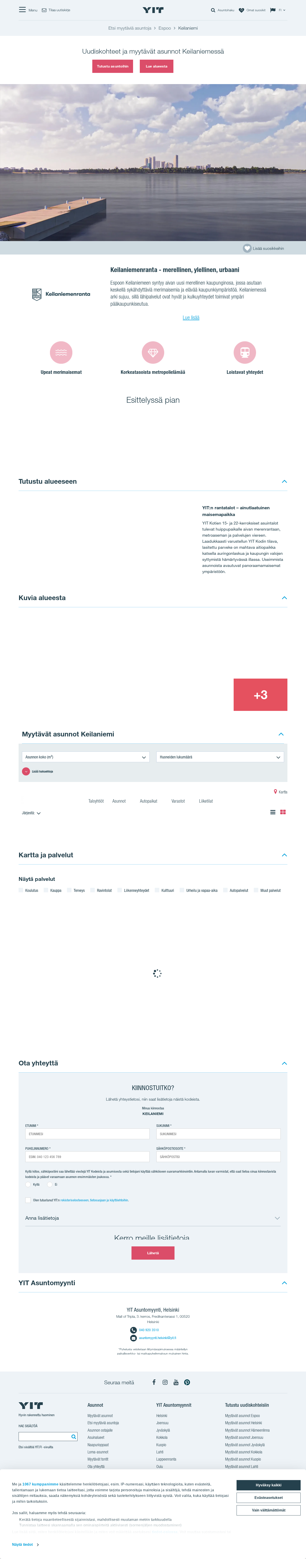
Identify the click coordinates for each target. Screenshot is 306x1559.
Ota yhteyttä (38, 1063)
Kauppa (55, 890)
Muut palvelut (271, 890)
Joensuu (162, 1422)
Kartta (282, 792)
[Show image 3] (206, 695)
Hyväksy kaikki (268, 1485)
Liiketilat (206, 801)
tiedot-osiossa (165, 1532)
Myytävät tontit (98, 1459)
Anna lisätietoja (42, 1218)
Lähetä (153, 1253)
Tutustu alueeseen (48, 481)
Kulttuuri (168, 890)
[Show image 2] (233, 646)
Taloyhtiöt (96, 801)
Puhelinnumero (36, 1148)
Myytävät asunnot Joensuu (244, 1437)
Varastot (179, 801)
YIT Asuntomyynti (47, 1282)
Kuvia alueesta (42, 597)
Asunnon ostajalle (100, 1430)
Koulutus (31, 890)
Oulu (159, 1466)
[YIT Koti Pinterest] (187, 1382)
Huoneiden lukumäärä (176, 756)
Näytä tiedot (22, 1544)
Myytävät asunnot (100, 1415)
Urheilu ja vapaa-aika (202, 890)
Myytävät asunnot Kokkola (243, 1452)
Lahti (159, 1452)
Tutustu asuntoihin (113, 66)
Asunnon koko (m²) (39, 756)
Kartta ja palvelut (46, 855)
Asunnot (119, 801)
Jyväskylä (163, 1430)
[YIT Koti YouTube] (176, 1382)
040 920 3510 (149, 1330)
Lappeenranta (166, 1459)
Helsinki (161, 1415)
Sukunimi (162, 1126)
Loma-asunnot (98, 1452)
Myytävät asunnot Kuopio (243, 1459)
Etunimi (30, 1126)
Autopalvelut (239, 890)
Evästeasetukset (268, 1498)
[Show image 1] (99, 662)
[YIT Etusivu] (153, 10)
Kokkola (162, 1437)
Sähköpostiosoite (169, 1148)
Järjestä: (28, 812)
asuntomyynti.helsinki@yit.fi (157, 1338)
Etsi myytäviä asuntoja (103, 1422)
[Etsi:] (73, 1436)
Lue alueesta (156, 66)
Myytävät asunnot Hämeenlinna (247, 1430)
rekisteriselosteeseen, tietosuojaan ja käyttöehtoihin (94, 1200)
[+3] (260, 695)
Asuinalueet (96, 1437)
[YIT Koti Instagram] (165, 1382)
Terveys (79, 890)
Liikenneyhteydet (136, 890)
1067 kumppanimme (40, 1484)
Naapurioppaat (98, 1444)
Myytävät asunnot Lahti (241, 1466)
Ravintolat (104, 890)
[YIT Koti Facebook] (154, 1382)
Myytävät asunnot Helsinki (243, 1422)
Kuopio (161, 1444)
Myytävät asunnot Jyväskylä (245, 1444)
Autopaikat (149, 801)
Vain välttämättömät (268, 1510)
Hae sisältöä (28, 1426)
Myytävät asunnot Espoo (242, 1415)
